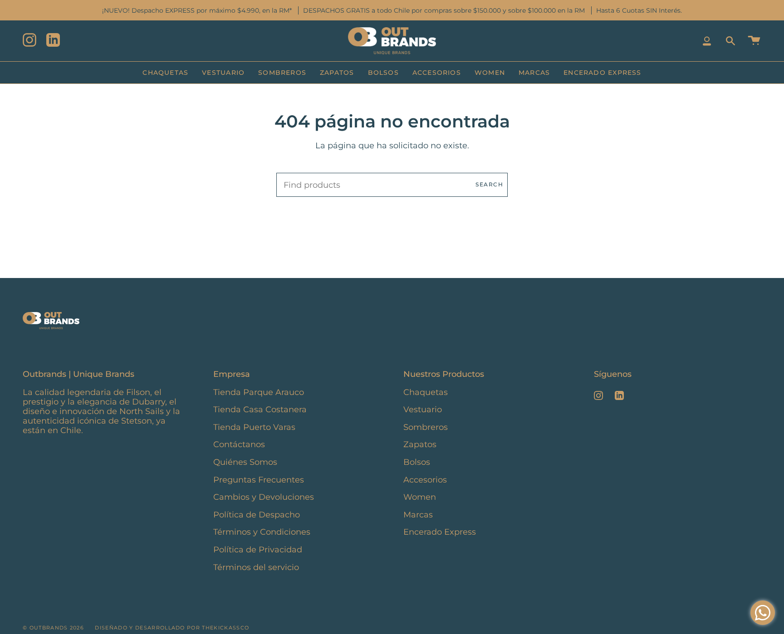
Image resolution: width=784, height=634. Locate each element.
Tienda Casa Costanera (260, 409)
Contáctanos (239, 444)
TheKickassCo (225, 627)
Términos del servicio (256, 567)
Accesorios (425, 479)
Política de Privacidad (257, 549)
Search (489, 184)
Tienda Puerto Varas (254, 427)
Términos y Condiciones (261, 531)
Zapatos (419, 444)
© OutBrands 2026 (53, 627)
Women (419, 497)
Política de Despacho (256, 514)
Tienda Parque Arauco (258, 392)
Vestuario (422, 409)
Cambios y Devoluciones (263, 497)
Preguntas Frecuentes (258, 479)
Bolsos (416, 462)
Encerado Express (439, 531)
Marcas (418, 514)
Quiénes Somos (245, 462)
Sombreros (425, 427)
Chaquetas (425, 392)
